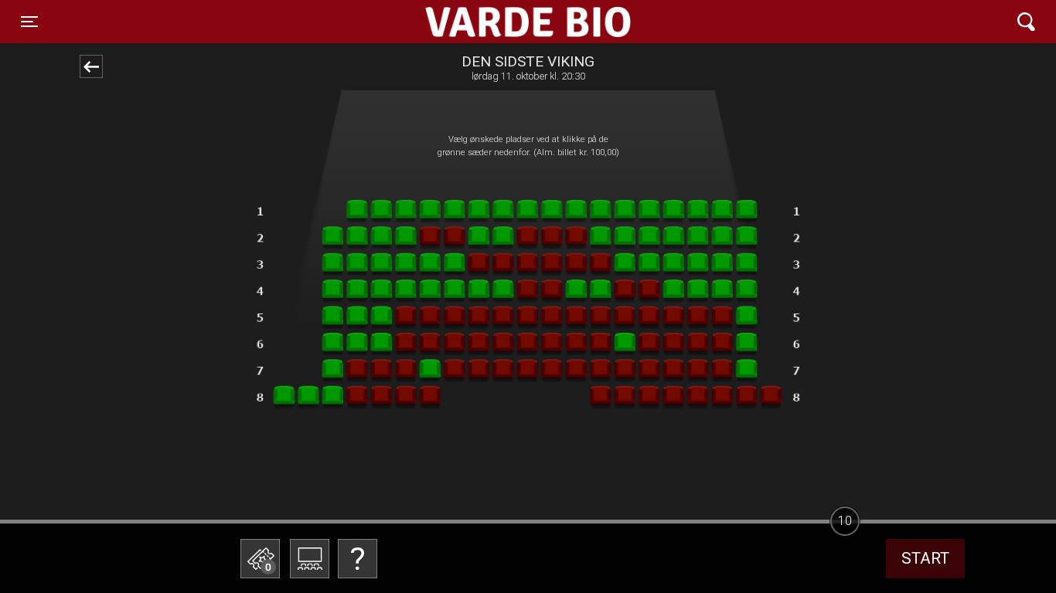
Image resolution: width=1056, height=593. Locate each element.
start (925, 558)
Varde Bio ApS (468, 21)
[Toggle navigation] (1026, 22)
